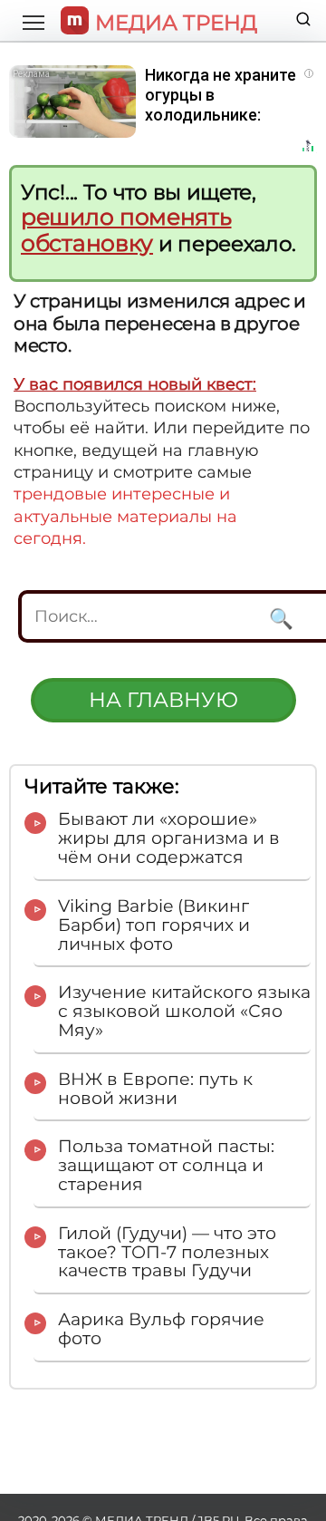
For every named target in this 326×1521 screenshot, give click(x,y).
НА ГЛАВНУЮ (163, 699)
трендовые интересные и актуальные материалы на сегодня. (125, 516)
